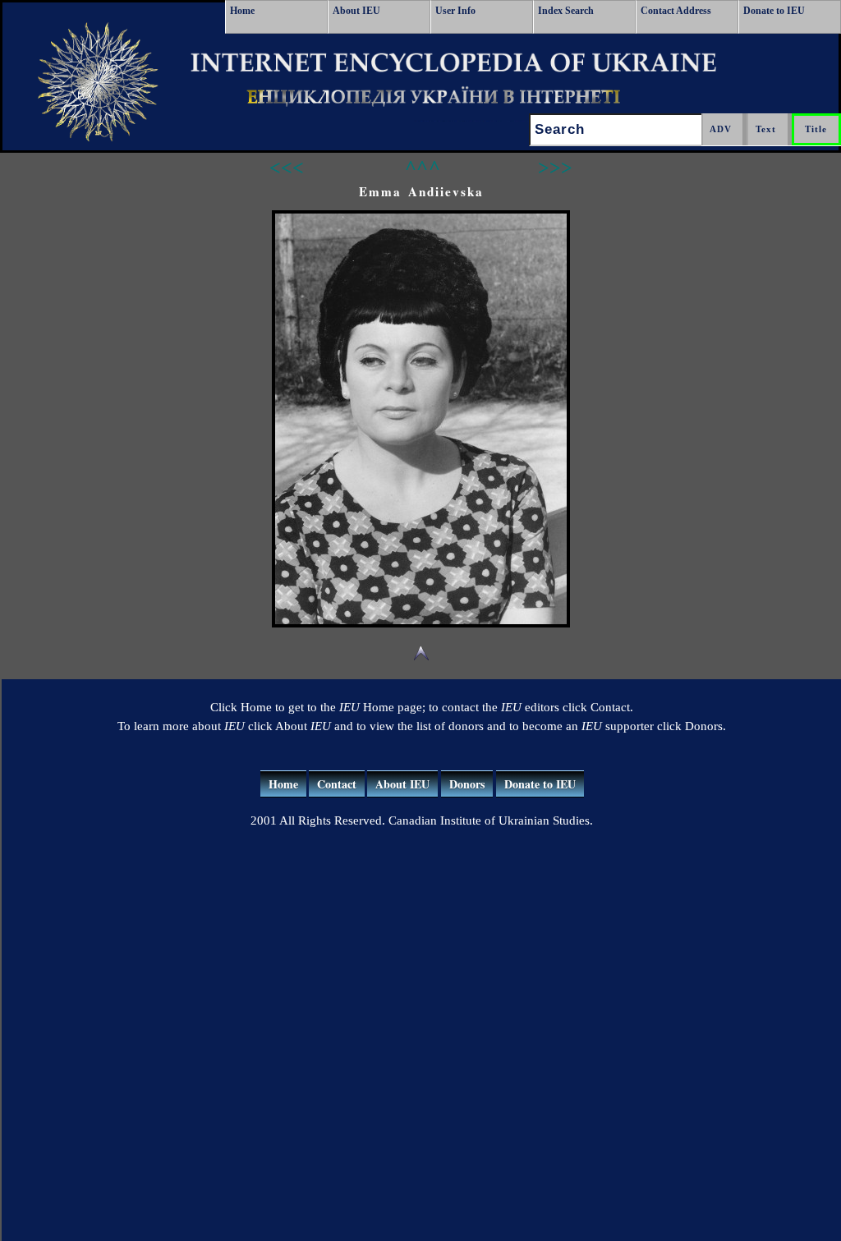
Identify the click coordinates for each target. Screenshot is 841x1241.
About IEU (356, 10)
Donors (467, 784)
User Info (455, 10)
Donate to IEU (774, 10)
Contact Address (676, 10)
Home (242, 10)
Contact (336, 784)
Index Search (566, 10)
